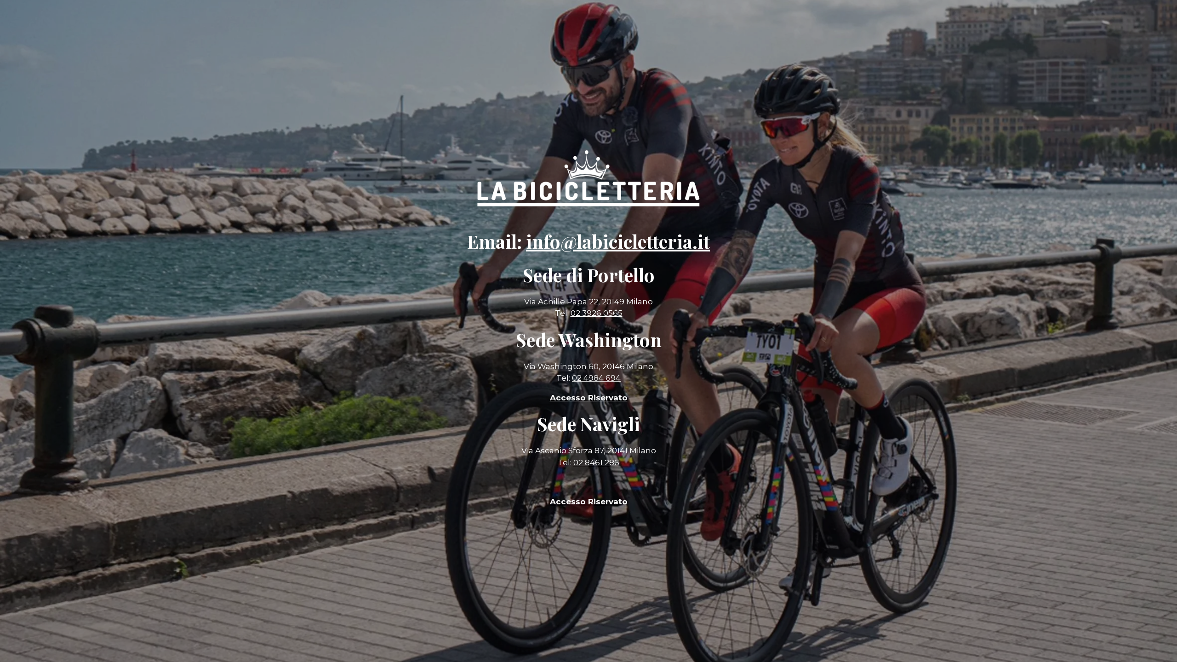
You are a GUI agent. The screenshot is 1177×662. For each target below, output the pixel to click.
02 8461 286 (596, 462)
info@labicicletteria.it (618, 241)
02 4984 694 (596, 377)
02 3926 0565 (597, 313)
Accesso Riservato (589, 501)
